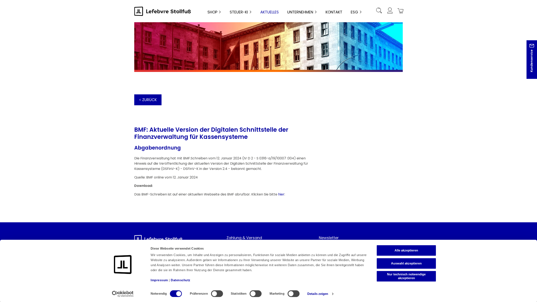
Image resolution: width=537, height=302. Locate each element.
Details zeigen (317, 293)
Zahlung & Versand (244, 237)
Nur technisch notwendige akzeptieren (406, 276)
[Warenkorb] (400, 11)
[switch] (217, 293)
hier (281, 194)
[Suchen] (379, 11)
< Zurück (148, 99)
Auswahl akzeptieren (406, 263)
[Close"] (528, 63)
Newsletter (329, 237)
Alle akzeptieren (406, 250)
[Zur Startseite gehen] (162, 11)
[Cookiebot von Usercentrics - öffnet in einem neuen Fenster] (122, 294)
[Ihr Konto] (390, 11)
